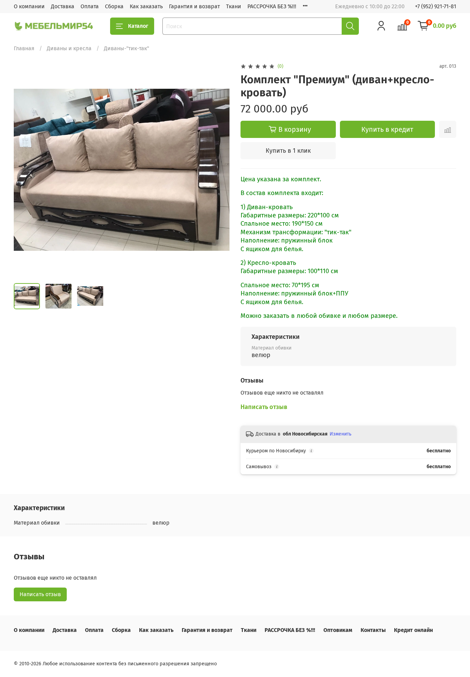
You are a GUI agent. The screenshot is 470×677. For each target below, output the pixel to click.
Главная (24, 48)
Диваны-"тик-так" (126, 48)
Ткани (233, 6)
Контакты (373, 630)
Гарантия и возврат (194, 6)
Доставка (62, 6)
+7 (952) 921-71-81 (435, 6)
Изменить (340, 434)
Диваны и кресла (69, 48)
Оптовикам (337, 630)
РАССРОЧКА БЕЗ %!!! (271, 6)
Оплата (90, 6)
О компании (29, 6)
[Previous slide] (25, 169)
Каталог (138, 26)
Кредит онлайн (413, 630)
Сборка (114, 6)
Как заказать (146, 6)
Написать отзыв (40, 594)
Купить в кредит (387, 129)
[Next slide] (218, 169)
